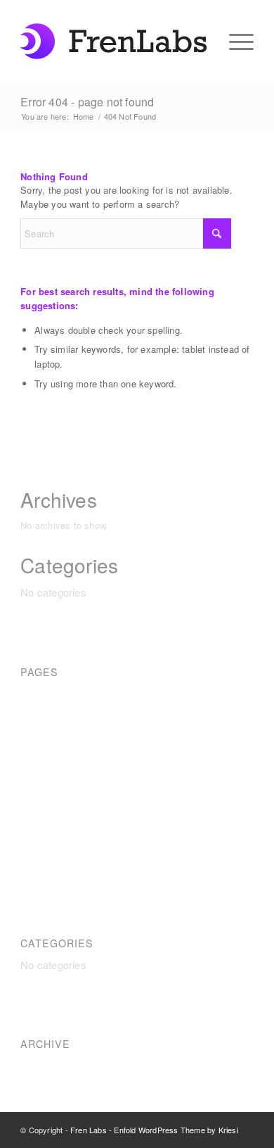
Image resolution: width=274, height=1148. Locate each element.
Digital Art (43, 730)
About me (43, 692)
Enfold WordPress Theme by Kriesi (175, 1129)
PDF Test (42, 787)
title (28, 844)
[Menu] (234, 39)
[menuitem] (234, 39)
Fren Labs (88, 1129)
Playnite (39, 806)
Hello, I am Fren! (59, 749)
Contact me (47, 711)
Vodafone (42, 863)
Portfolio (39, 825)
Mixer (33, 768)
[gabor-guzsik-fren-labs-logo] (113, 41)
